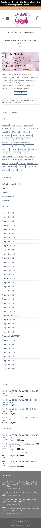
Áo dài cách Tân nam (19, 128)
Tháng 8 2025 (6, 229)
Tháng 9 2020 (6, 365)
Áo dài (27, 100)
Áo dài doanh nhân (32, 128)
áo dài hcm (25, 153)
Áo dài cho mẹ (6, 128)
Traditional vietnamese (19, 102)
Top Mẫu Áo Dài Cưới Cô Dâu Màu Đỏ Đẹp (22, 493)
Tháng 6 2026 (6, 217)
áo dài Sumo (13, 163)
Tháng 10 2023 (7, 278)
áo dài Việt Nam (31, 166)
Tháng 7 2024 (6, 250)
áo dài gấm (16, 153)
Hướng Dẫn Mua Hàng (10, 184)
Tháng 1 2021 (6, 361)
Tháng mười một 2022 (10, 315)
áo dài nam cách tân (16, 160)
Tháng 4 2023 (6, 295)
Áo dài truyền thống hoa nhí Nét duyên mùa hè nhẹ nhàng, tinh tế (23, 509)
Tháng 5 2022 (6, 324)
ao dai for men (34, 100)
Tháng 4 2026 (6, 221)
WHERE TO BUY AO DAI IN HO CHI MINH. (20, 41)
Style (3, 188)
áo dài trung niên (32, 163)
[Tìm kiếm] (7, 18)
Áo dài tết (19, 139)
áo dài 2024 (5, 142)
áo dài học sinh (19, 156)
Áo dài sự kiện (17, 135)
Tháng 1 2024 (6, 274)
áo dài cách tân (6, 146)
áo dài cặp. (14, 149)
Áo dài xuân (27, 139)
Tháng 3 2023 (6, 299)
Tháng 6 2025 (6, 237)
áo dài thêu (22, 163)
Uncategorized (7, 196)
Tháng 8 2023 (6, 287)
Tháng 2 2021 (6, 356)
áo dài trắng (21, 166)
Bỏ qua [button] (33, 5)
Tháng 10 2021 (7, 340)
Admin (30, 49)
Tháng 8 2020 (6, 369)
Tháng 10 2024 (7, 246)
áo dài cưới (5, 149)
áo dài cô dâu (30, 146)
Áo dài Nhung (25, 132)
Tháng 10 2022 (7, 319)
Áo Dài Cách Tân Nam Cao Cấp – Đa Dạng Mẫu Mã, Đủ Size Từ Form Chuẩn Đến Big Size (22, 484)
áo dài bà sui (15, 142)
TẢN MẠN (20, 38)
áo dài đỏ (21, 170)
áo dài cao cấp (25, 142)
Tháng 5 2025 (6, 241)
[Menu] (3, 18)
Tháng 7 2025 (6, 233)
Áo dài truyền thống (8, 139)
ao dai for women (7, 102)
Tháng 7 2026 (6, 213)
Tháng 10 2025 (7, 225)
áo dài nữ (5, 163)
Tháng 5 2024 (6, 258)
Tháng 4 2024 (6, 262)
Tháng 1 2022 (6, 332)
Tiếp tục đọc (20, 93)
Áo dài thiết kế (27, 135)
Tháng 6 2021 (6, 348)
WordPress (6, 200)
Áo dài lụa (16, 132)
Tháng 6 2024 (6, 254)
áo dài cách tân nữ (18, 146)
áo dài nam (5, 160)
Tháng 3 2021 (6, 352)
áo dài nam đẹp (28, 160)
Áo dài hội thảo (6, 132)
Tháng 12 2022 (7, 311)
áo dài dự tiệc (33, 149)
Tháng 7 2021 (6, 344)
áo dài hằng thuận (7, 156)
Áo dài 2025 (28, 125)
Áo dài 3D (19, 125)
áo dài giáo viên (6, 153)
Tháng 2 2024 (6, 270)
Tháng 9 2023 (6, 283)
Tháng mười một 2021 (10, 336)
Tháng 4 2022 (6, 328)
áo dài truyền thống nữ (9, 166)
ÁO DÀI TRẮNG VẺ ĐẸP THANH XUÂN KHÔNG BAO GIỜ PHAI (21, 501)
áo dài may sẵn (29, 156)
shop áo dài (5, 125)
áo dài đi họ (5, 170)
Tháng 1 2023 (6, 307)
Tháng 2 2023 (6, 303)
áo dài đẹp (14, 170)
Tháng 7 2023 (6, 291)
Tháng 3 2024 (6, 266)
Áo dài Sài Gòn (6, 135)
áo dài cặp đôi (23, 149)
